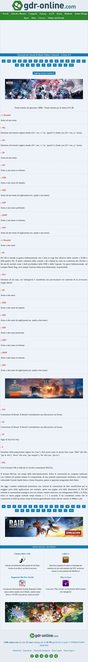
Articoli (35, 547)
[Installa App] (47, 657)
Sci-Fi (51, 14)
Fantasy (43, 14)
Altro (33, 18)
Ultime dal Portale (56, 18)
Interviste (41, 547)
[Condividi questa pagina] (56, 657)
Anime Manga (80, 14)
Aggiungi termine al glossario (44, 73)
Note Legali (57, 650)
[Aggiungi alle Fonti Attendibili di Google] (51, 657)
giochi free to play (60, 642)
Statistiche (27, 650)
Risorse (52, 547)
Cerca (41, 18)
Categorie (33, 14)
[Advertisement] (44, 36)
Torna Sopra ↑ (69, 650)
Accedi (4, 14)
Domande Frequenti (41, 650)
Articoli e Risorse (18, 14)
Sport (26, 18)
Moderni (68, 14)
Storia (59, 14)
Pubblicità (17, 650)
